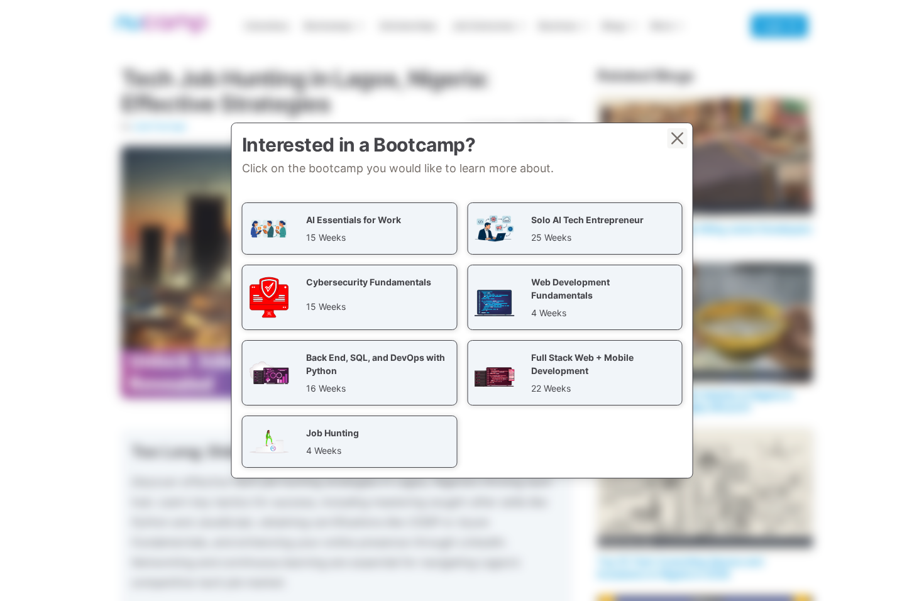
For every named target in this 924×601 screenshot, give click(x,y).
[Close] (678, 138)
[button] (350, 228)
